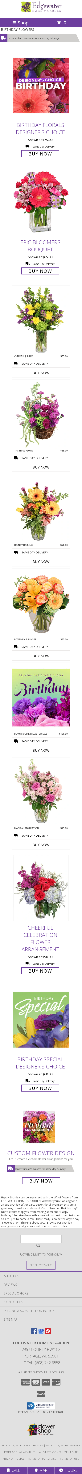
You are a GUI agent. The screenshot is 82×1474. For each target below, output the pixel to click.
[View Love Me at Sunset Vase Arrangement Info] (41, 603)
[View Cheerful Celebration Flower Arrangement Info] (41, 888)
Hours (70, 1470)
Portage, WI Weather (20, 1452)
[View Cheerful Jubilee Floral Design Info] (41, 320)
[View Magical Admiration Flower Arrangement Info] (41, 792)
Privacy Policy (13, 1458)
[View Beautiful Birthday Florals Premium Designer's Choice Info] (41, 697)
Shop (23, 22)
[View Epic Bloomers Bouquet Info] (41, 202)
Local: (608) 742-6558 (41, 1362)
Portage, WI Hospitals (63, 1445)
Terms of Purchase (42, 1458)
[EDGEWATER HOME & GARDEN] (41, 12)
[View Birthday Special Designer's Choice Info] (41, 1020)
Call (15, 1470)
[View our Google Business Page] (41, 1333)
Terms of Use (70, 1458)
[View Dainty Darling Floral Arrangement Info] (41, 508)
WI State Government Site (58, 1452)
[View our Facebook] (34, 1333)
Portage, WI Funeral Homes (22, 1445)
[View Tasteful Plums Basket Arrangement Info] (41, 414)
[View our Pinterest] (48, 1333)
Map (42, 1470)
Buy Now (40, 154)
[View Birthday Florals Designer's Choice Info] (41, 85)
